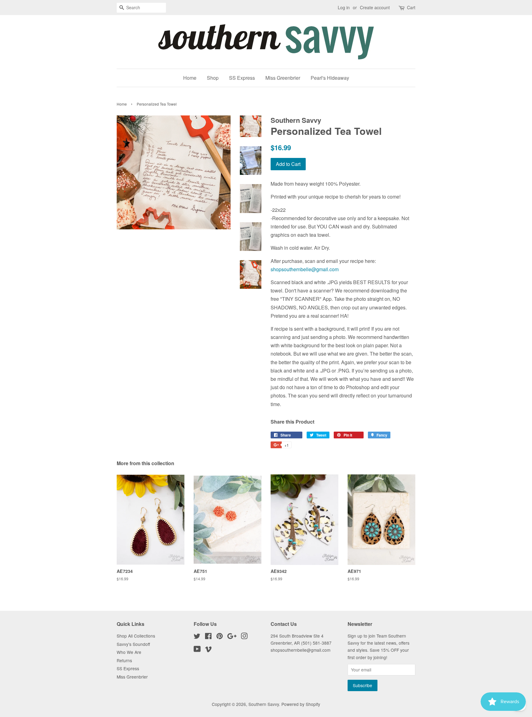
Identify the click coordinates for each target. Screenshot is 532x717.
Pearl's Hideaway (330, 77)
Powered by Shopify (300, 704)
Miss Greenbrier (282, 77)
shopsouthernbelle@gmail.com (305, 269)
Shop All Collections (136, 636)
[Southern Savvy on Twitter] (197, 637)
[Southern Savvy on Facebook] (208, 637)
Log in (344, 7)
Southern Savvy (263, 704)
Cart (411, 7)
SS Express (242, 77)
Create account (375, 7)
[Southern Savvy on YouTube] (197, 650)
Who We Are (129, 652)
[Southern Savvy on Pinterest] (219, 637)
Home (189, 77)
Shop (213, 77)
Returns (124, 660)
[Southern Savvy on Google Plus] (231, 637)
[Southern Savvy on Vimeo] (208, 650)
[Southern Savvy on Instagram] (244, 637)
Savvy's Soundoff (133, 644)
